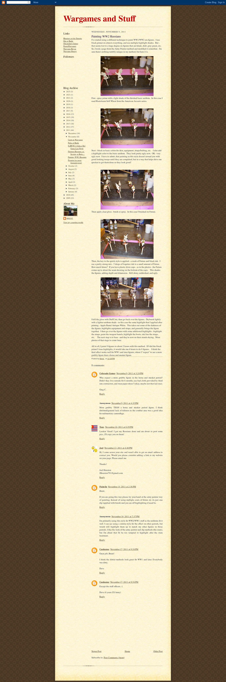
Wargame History (70, 51)
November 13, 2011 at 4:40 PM (118, 447)
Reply (102, 393)
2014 (68, 120)
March (71, 185)
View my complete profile (73, 222)
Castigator (104, 549)
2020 (68, 101)
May (70, 178)
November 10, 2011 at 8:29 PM (119, 426)
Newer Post (96, 651)
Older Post (158, 651)
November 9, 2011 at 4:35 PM (125, 403)
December (72, 133)
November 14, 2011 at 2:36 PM (122, 486)
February (72, 188)
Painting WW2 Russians (77, 157)
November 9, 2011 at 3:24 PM (129, 373)
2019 (68, 104)
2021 (68, 98)
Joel (101, 447)
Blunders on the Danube (72, 38)
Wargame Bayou (69, 49)
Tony (101, 426)
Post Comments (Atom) (114, 657)
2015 (68, 117)
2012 (68, 127)
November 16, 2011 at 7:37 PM (125, 516)
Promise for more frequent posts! (75, 161)
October (71, 166)
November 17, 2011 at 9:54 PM (124, 549)
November (72, 136)
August (71, 169)
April (70, 182)
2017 (68, 110)
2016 (68, 114)
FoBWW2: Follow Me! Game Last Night (77, 147)
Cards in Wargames (75, 139)
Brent (70, 218)
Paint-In (103, 486)
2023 (68, 94)
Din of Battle (68, 41)
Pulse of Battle (73, 143)
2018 (68, 107)
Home (127, 651)
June (70, 175)
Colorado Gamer (107, 373)
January (71, 191)
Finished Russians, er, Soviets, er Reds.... (76, 152)
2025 (68, 91)
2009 (68, 198)
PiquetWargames (69, 46)
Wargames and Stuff (99, 18)
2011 (68, 130)
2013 (68, 123)
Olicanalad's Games (70, 43)
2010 (68, 195)
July (70, 172)
